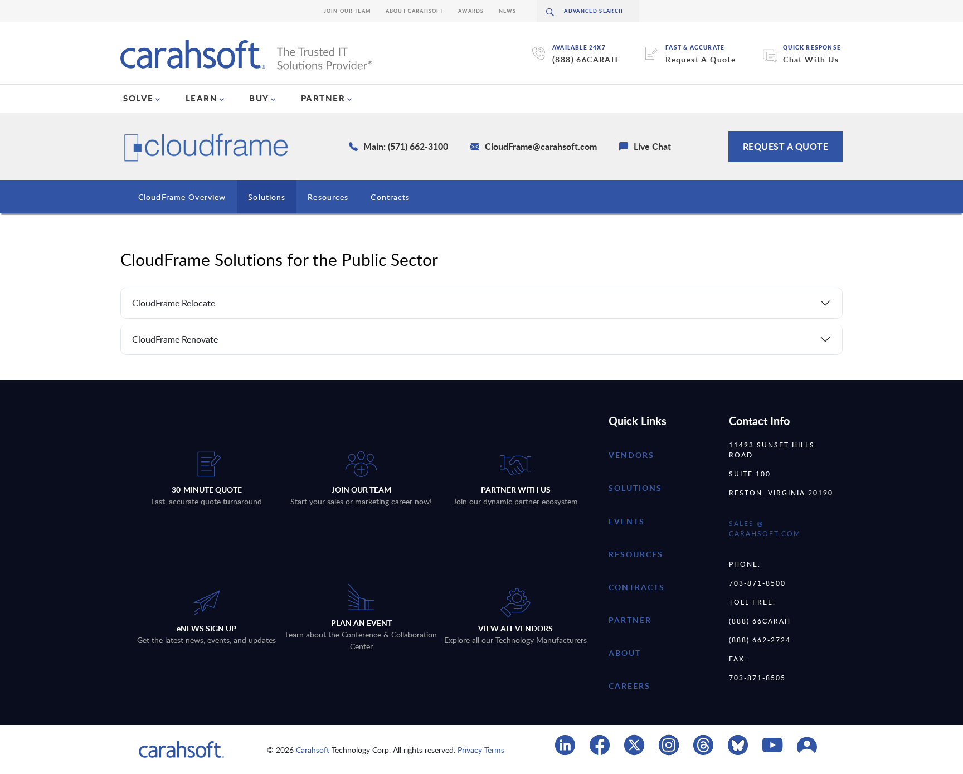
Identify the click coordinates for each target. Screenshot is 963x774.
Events (627, 521)
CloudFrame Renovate (175, 339)
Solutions (266, 197)
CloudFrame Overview (182, 197)
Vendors (631, 455)
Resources (328, 197)
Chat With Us (811, 59)
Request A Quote (700, 59)
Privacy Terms (481, 749)
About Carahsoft (415, 10)
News (508, 10)
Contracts (390, 197)
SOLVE (138, 98)
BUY (259, 98)
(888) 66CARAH (585, 59)
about (625, 653)
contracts (637, 587)
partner (630, 620)
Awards (471, 10)
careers (629, 685)
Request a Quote (786, 146)
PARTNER (323, 98)
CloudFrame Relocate (173, 303)
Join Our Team (347, 10)
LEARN (202, 98)
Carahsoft (312, 749)
